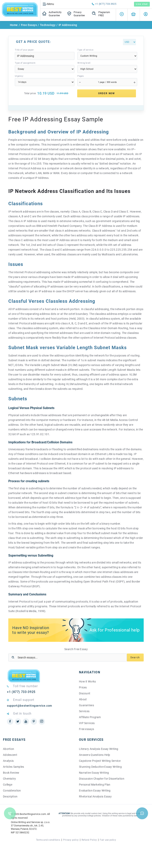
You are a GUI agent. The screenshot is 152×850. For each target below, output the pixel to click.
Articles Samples (13, 766)
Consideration (12, 790)
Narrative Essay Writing (94, 772)
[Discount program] (121, 15)
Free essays (86, 729)
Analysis (8, 760)
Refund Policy (89, 840)
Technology (47, 25)
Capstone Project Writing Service (100, 760)
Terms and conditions (48, 840)
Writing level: (84, 63)
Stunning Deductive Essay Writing (100, 766)
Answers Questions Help (94, 754)
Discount (84, 693)
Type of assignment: (25, 63)
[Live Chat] (142, 813)
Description (10, 796)
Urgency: (19, 76)
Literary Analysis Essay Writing (98, 748)
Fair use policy (108, 840)
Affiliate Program (90, 717)
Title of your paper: (24, 50)
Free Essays (29, 25)
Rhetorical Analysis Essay (95, 796)
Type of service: (85, 50)
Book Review (11, 772)
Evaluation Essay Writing (95, 790)
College (7, 784)
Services (84, 711)
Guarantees (86, 705)
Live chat (142, 4)
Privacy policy (71, 840)
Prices (83, 687)
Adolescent (10, 754)
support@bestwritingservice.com (29, 705)
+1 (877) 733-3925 (105, 4)
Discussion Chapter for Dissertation (101, 778)
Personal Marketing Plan (94, 784)
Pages (80, 76)
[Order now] (133, 15)
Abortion (8, 748)
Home (14, 25)
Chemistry (9, 778)
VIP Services (87, 723)
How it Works (87, 681)
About (83, 699)
